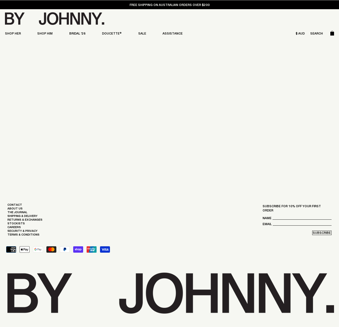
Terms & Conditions (23, 236)
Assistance (173, 34)
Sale (142, 34)
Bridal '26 (77, 34)
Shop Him (45, 34)
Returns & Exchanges (24, 221)
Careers (14, 228)
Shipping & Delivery (22, 217)
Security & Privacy (22, 232)
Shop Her (13, 34)
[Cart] (332, 34)
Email (267, 225)
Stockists (16, 224)
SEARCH (316, 34)
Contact (14, 206)
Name (267, 219)
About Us (15, 209)
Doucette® (112, 34)
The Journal (17, 213)
